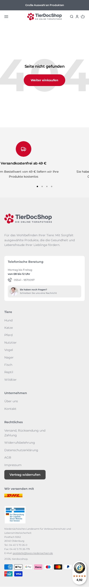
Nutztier (10, 342)
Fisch (8, 365)
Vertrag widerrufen (25, 475)
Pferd (8, 335)
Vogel (8, 350)
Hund (8, 320)
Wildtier (10, 380)
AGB (7, 457)
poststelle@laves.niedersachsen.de (33, 553)
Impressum (13, 465)
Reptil (8, 372)
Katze (8, 328)
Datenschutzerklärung (21, 450)
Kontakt (10, 409)
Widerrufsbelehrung (19, 443)
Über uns (11, 401)
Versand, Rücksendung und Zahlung (24, 433)
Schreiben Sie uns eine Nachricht (38, 293)
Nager (9, 357)
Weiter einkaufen (44, 80)
